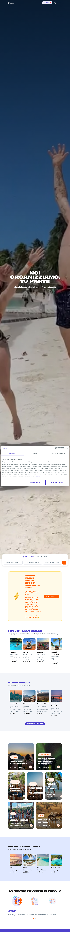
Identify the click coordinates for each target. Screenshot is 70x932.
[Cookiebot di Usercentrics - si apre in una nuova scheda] (56, 448)
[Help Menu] (55, 2)
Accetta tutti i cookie (57, 482)
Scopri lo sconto (50, 596)
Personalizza (34, 482)
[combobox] (13, 562)
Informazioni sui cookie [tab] (58, 453)
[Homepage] (11, 3)
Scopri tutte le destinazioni (35, 723)
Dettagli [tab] (35, 453)
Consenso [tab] (12, 453)
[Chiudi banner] (67, 448)
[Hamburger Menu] (60, 2)
